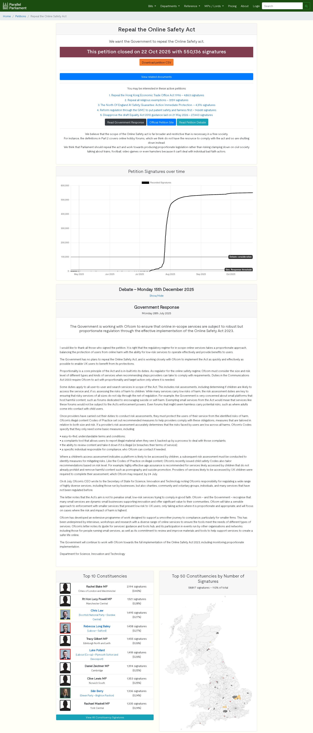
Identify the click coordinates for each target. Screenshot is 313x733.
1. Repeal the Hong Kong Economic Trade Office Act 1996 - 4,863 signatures (156, 95)
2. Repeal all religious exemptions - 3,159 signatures (156, 100)
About (245, 6)
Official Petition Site (161, 122)
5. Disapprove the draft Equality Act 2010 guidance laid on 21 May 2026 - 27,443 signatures (156, 115)
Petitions (20, 16)
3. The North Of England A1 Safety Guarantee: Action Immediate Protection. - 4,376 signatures (156, 105)
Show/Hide (157, 295)
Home (7, 16)
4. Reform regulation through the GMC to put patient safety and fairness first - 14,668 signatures (156, 110)
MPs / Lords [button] (213, 6)
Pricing (232, 6)
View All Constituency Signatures (105, 717)
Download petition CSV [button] (156, 62)
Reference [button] (191, 6)
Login (256, 6)
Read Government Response (125, 122)
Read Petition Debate (192, 122)
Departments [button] (169, 6)
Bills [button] (151, 6)
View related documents (156, 77)
